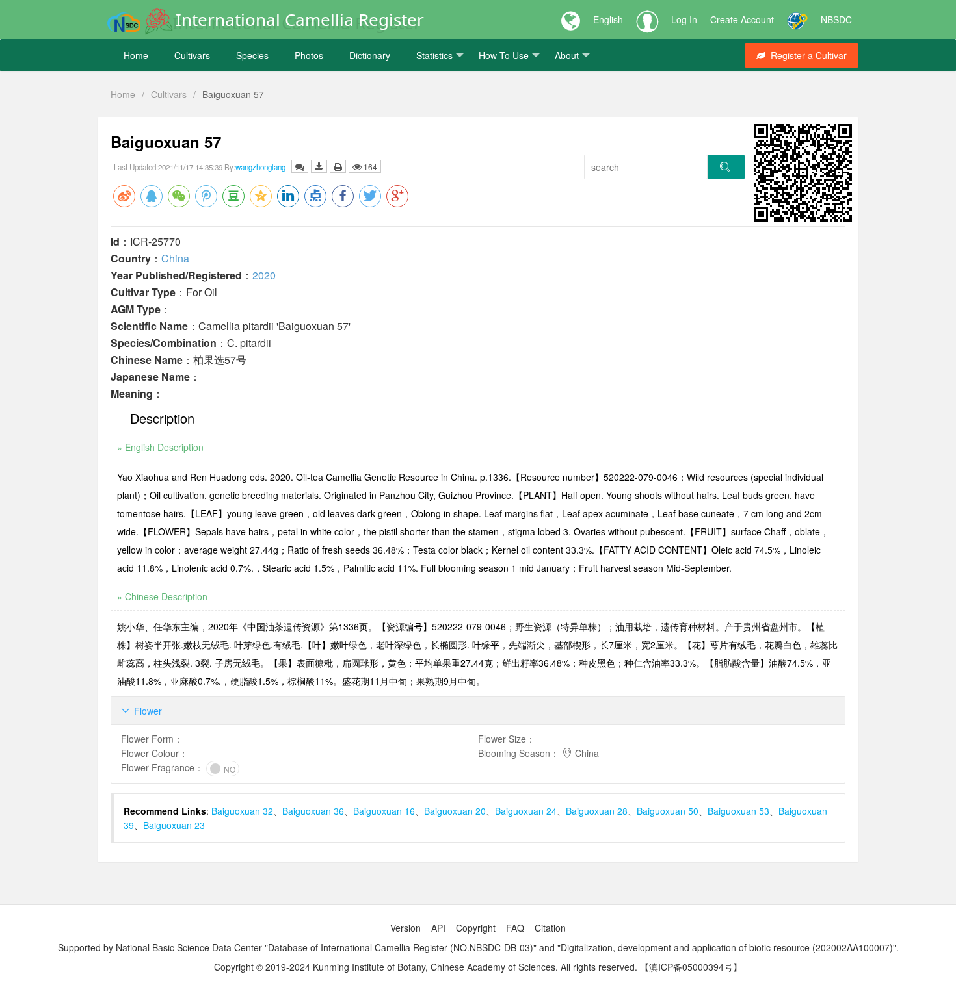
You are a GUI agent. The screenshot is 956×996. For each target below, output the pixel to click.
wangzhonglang (260, 167)
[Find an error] (299, 166)
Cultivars (192, 55)
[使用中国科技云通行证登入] (797, 19)
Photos (309, 55)
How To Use (504, 55)
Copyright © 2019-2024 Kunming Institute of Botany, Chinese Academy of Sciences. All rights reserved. (425, 966)
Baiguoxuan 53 (738, 810)
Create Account (742, 19)
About (567, 55)
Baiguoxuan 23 (174, 825)
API (438, 927)
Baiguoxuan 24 (526, 810)
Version (405, 927)
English (608, 19)
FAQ (515, 927)
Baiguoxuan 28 (597, 810)
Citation (550, 927)
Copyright (476, 927)
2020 (264, 275)
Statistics (434, 55)
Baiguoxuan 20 (455, 810)
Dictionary (369, 55)
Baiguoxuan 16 (384, 810)
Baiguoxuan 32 (242, 810)
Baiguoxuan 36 (313, 810)
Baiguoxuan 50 (667, 810)
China (175, 258)
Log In (684, 19)
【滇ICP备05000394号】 (691, 966)
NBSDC (836, 19)
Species (252, 55)
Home (136, 55)
